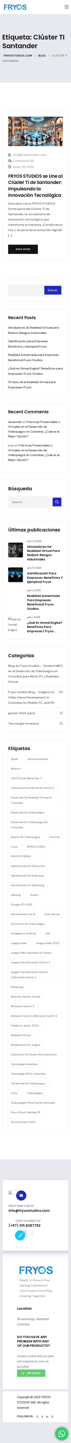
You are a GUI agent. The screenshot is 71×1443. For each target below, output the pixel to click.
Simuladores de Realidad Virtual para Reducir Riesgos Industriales (43, 553)
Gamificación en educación (28, 866)
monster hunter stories (26, 996)
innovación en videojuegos (28, 924)
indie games (52, 914)
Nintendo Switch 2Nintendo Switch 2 (34, 1016)
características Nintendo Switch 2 (32, 788)
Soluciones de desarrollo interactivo (34, 1054)
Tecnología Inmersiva (23, 723)
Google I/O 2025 (21, 904)
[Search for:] (35, 502)
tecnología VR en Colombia (28, 1073)
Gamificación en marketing (27, 885)
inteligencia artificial (23, 933)
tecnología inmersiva (24, 1064)
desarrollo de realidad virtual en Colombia (31, 800)
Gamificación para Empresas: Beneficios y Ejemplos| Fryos (45, 577)
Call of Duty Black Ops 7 (26, 778)
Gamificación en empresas (27, 875)
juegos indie (19, 943)
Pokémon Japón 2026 (25, 1025)
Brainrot (16, 768)
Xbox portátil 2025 (23, 1122)
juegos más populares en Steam (31, 952)
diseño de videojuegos (25, 837)
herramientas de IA (23, 914)
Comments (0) (23, 161)
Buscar (53, 290)
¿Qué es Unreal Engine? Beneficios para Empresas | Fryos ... (44, 627)
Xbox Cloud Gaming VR (25, 1112)
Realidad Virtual (21, 1035)
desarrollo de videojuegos (27, 812)
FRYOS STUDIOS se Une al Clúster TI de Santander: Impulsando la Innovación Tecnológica (35, 185)
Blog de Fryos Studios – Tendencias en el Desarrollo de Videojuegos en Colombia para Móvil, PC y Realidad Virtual (33, 674)
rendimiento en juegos (25, 1045)
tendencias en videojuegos (28, 1083)
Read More (23, 249)
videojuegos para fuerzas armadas (33, 1102)
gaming (16, 895)
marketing (17, 987)
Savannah (15, 422)
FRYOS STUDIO (36, 846)
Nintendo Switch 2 (22, 1006)
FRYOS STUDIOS (21, 856)
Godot (34, 895)
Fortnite (55, 837)
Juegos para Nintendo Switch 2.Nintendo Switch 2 (29, 974)
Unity (14, 1093)
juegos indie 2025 (47, 943)
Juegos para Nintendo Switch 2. (31, 962)
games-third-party (21, 713)
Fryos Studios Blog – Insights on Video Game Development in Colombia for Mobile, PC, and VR (31, 697)
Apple (14, 759)
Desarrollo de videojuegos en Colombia (29, 824)
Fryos (14, 846)
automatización (38, 759)
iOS (48, 933)
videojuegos (35, 1093)
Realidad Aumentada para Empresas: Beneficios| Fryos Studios (43, 602)
